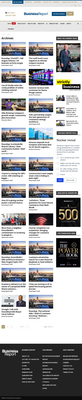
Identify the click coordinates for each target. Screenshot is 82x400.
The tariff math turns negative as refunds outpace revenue (38, 60)
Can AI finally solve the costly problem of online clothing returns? (12, 87)
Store (24, 366)
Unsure (62, 174)
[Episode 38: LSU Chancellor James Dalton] (60, 123)
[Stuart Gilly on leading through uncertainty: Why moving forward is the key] (60, 98)
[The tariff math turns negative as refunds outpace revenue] (41, 49)
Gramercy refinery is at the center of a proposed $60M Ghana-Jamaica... (13, 286)
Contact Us (47, 2)
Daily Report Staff (7, 65)
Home (3, 34)
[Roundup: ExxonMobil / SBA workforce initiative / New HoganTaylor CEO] (13, 248)
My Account (17, 2)
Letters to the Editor (30, 359)
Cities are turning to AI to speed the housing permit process (40, 286)
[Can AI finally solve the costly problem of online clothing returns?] (13, 76)
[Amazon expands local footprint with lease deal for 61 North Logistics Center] (41, 134)
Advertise (28, 2)
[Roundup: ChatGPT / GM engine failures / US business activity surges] (13, 49)
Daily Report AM (7, 140)
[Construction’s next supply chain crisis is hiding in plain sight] (41, 164)
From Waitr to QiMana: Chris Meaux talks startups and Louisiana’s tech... (72, 112)
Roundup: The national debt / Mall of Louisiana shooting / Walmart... (39, 313)
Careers (66, 363)
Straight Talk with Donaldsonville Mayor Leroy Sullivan (11, 311)
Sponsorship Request (71, 359)
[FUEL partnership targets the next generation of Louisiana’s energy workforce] (41, 105)
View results (70, 180)
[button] (78, 24)
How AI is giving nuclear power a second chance (12, 201)
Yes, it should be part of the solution (69, 159)
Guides (62, 23)
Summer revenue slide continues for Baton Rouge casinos (39, 90)
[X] (79, 5)
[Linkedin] (75, 5)
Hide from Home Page (9, 224)
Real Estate (22, 23)
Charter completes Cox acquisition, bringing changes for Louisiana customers (39, 231)
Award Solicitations (69, 2)
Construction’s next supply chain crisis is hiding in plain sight (41, 175)
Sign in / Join (6, 2)
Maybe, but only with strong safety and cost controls (69, 164)
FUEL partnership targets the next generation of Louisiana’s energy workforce (40, 118)
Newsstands (27, 379)
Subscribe (37, 2)
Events (69, 23)
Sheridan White (6, 120)
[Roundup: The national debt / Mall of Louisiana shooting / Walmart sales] (41, 302)
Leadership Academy (50, 379)
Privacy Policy (68, 369)
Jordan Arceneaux (34, 95)
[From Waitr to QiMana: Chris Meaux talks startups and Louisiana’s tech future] (60, 111)
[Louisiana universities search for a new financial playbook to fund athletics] (41, 248)
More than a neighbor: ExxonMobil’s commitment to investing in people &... (13, 231)
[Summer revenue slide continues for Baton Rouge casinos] (41, 77)
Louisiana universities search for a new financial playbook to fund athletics (41, 259)
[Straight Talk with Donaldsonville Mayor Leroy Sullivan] (13, 301)
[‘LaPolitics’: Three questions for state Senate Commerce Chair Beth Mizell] (41, 191)
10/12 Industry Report (50, 375)
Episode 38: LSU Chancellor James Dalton (72, 123)
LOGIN (70, 13)
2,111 (22, 327)
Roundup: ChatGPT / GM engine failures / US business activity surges (12, 60)
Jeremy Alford (33, 210)
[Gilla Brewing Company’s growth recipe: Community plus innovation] (13, 104)
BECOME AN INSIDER (59, 14)
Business (32, 84)
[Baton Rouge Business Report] (36, 14)
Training (11, 29)
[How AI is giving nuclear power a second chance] (13, 191)
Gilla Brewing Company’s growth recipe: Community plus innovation (13, 115)
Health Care (32, 23)
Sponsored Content (7, 237)
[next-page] (27, 327)
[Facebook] (71, 5)
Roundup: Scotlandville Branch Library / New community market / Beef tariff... (13, 147)
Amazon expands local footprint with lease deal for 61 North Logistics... (40, 144)
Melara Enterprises (70, 356)
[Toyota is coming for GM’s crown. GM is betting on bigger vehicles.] (13, 164)
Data (11, 23)
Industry (41, 23)
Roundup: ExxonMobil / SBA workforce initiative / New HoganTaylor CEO (13, 259)
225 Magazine (47, 369)
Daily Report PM (7, 55)
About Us (25, 356)
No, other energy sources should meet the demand (69, 170)
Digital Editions (28, 382)
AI (46, 23)
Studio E (45, 382)
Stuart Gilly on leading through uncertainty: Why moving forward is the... (72, 100)
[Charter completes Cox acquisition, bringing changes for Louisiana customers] (41, 219)
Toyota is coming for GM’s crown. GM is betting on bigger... (13, 175)
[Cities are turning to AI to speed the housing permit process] (41, 275)
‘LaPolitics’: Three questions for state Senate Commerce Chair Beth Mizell (41, 204)
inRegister (46, 372)
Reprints (56, 2)
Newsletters (53, 23)
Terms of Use (68, 372)
